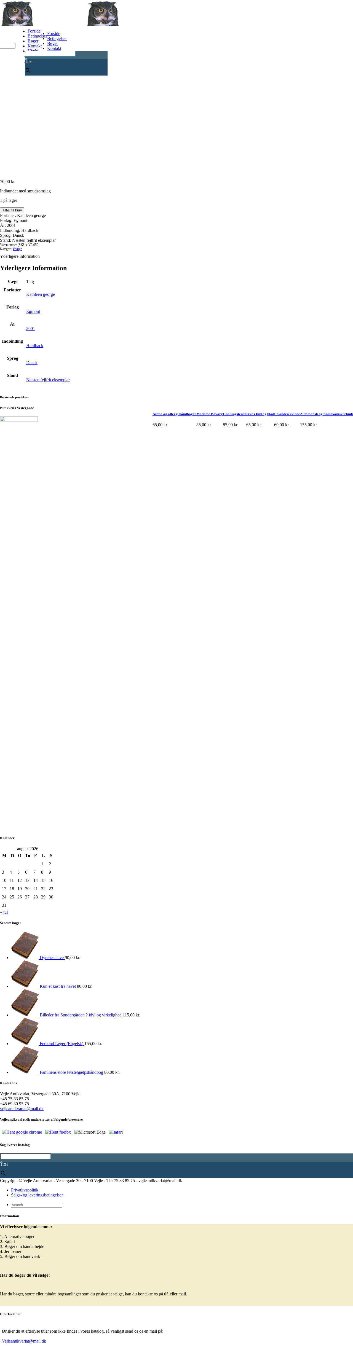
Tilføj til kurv (12, 210)
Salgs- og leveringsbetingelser (37, 1195)
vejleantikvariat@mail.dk (22, 1108)
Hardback (34, 345)
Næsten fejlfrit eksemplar (48, 379)
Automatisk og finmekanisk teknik (326, 414)
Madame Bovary (209, 414)
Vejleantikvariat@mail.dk (24, 1341)
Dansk (32, 362)
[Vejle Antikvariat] (85, 24)
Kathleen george (40, 294)
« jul (4, 912)
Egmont (33, 311)
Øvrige (17, 249)
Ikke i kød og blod (260, 414)
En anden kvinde (287, 414)
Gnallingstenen (234, 414)
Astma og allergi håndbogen (174, 414)
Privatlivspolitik (24, 1190)
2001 (30, 328)
